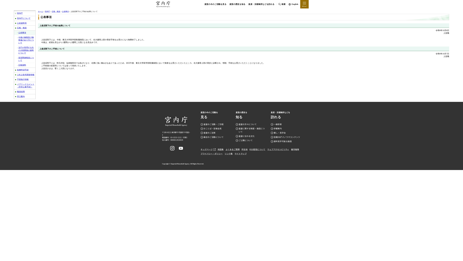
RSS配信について (257, 149)
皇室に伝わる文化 (247, 136)
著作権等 (295, 149)
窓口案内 (21, 96)
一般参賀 (278, 124)
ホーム (40, 11)
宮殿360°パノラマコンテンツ (287, 137)
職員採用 (21, 92)
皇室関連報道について (26, 59)
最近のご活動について (214, 137)
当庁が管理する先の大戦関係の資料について (26, 50)
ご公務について (246, 140)
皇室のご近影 (210, 132)
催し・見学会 (280, 132)
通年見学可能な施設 (283, 141)
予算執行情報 (23, 79)
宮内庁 (20, 13)
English (295, 4)
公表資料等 (22, 23)
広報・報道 (22, 28)
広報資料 (22, 65)
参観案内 (278, 128)
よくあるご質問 (233, 149)
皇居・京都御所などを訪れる (261, 4)
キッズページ (207, 149)
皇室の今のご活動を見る (215, 4)
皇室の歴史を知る (237, 4)
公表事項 (22, 33)
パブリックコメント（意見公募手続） (25, 85)
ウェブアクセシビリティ (278, 149)
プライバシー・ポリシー (212, 153)
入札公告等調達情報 (25, 75)
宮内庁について (24, 18)
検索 (284, 4)
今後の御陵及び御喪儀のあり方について (26, 40)
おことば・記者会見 (213, 128)
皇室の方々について (248, 124)
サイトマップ (241, 153)
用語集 (221, 149)
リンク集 (229, 153)
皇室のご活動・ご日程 (214, 124)
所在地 (245, 149)
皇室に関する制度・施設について (252, 130)
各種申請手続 (23, 70)
